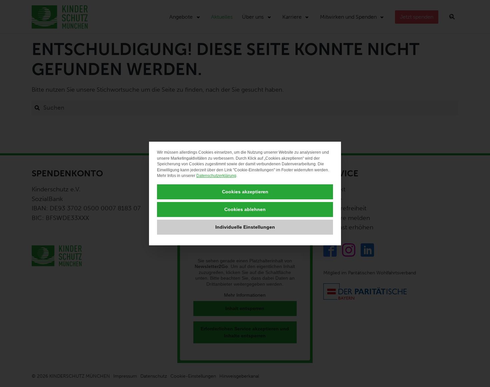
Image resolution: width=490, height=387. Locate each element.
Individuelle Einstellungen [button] (245, 227)
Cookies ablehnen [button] (245, 209)
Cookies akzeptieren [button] (245, 191)
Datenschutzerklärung (216, 175)
